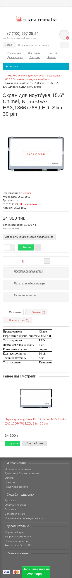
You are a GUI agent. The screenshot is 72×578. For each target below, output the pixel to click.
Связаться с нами (15, 513)
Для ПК (52, 53)
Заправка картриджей (18, 536)
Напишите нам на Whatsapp (36, 571)
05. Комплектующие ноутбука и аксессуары (34, 75)
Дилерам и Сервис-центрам (22, 473)
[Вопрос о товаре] (47, 261)
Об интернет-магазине (18, 468)
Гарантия (10, 509)
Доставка (10, 500)
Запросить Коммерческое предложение (29, 236)
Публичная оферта (16, 486)
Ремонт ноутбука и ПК (18, 545)
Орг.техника (34, 53)
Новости (10, 482)
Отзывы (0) (38, 312)
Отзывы (9, 477)
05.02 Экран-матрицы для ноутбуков (27, 79)
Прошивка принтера (17, 540)
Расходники (14, 53)
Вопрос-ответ (19, 320)
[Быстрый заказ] (38, 247)
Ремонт (51, 57)
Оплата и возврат (15, 504)
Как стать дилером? (12, 229)
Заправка (34, 57)
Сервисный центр (15, 532)
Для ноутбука (15, 57)
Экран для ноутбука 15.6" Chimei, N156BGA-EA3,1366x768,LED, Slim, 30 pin (35, 421)
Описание (15, 312)
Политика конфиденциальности (24, 518)
